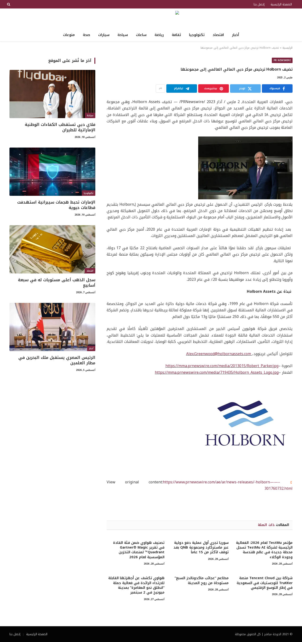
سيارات (103, 35)
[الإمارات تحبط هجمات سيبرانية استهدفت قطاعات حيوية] (52, 172)
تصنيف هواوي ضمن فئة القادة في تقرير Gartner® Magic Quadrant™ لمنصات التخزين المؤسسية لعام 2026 (138, 550)
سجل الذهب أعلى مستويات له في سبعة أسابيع (56, 282)
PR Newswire (282, 60)
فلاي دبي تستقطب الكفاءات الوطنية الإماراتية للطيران (60, 127)
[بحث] (9, 4)
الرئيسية (287, 47)
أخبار (235, 35)
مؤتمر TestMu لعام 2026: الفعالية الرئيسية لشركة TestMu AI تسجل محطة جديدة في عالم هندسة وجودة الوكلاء (264, 550)
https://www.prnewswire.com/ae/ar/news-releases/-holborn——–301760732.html (228, 485)
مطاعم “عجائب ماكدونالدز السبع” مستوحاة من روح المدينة (201, 580)
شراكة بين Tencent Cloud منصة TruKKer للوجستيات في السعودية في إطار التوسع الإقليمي (265, 583)
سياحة (122, 35)
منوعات (69, 35)
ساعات (141, 35)
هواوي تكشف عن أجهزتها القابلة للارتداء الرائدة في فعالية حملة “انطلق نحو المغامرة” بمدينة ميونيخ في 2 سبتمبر (136, 585)
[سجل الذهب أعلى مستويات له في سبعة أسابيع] (52, 249)
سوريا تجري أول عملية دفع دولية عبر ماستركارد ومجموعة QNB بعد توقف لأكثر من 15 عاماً (200, 547)
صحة (86, 35)
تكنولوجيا (197, 35)
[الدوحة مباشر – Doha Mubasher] (151, 18)
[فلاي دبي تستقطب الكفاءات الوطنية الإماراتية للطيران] (52, 94)
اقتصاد (218, 35)
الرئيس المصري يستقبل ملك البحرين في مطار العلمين (56, 360)
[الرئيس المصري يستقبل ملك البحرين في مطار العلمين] (52, 327)
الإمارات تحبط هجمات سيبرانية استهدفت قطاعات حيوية (56, 205)
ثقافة (176, 35)
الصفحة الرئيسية (281, 4)
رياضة (159, 35)
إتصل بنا (259, 4)
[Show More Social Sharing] (160, 88)
